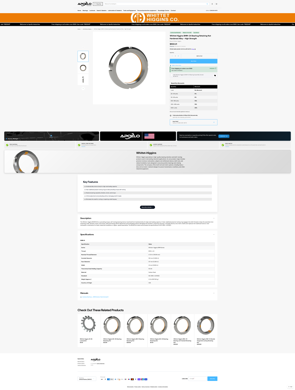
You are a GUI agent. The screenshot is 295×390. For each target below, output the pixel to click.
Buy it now (193, 61)
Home (79, 29)
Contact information (163, 386)
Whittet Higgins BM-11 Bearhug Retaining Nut (135, 340)
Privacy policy (137, 386)
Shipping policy (153, 386)
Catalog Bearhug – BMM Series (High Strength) (95, 297)
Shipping (172, 46)
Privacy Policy (81, 363)
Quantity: (172, 52)
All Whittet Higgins (87, 29)
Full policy (83, 146)
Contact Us (223, 136)
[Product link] (89, 330)
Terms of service (146, 386)
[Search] (208, 4)
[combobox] (156, 4)
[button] (212, 4)
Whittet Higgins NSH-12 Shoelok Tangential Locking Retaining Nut (206, 340)
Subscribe (212, 378)
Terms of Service (82, 365)
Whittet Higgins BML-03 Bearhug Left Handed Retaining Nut (182, 340)
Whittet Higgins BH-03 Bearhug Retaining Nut (159, 340)
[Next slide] (83, 88)
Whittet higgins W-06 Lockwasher (86, 340)
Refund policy (130, 386)
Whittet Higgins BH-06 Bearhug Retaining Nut (112, 340)
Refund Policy (81, 361)
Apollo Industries (100, 363)
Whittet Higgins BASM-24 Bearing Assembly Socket (188, 74)
